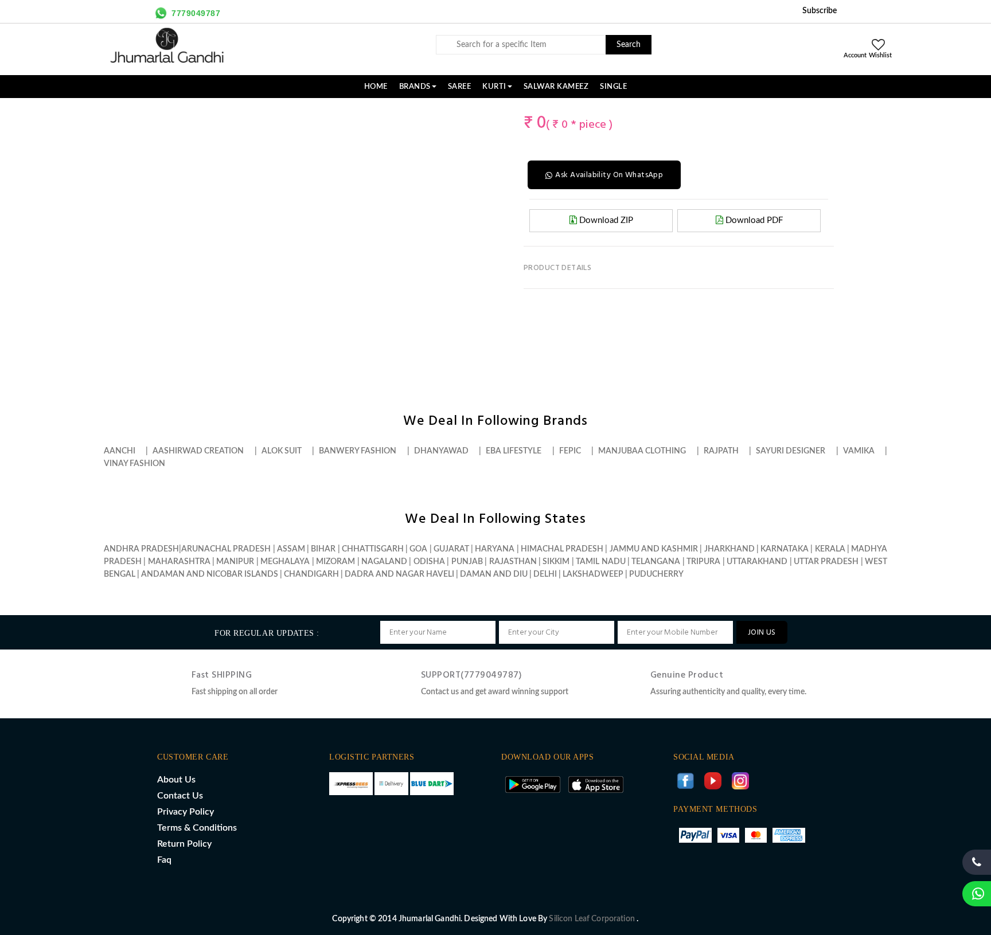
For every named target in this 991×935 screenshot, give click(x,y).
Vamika (859, 451)
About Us (176, 779)
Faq (164, 859)
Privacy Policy (185, 811)
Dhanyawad (441, 451)
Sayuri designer (790, 451)
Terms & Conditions (197, 827)
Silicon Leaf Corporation (593, 919)
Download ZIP (605, 220)
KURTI (494, 86)
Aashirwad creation (198, 451)
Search (629, 45)
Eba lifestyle (513, 451)
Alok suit (282, 451)
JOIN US (762, 632)
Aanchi (119, 451)
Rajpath (721, 451)
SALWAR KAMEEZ (556, 86)
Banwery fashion (357, 451)
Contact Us (180, 795)
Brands (415, 86)
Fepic (570, 451)
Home (376, 86)
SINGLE (613, 86)
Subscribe (819, 11)
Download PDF (753, 220)
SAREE (459, 86)
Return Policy (184, 843)
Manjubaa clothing (642, 451)
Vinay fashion (134, 464)
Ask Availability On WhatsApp (609, 175)
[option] (183, 110)
